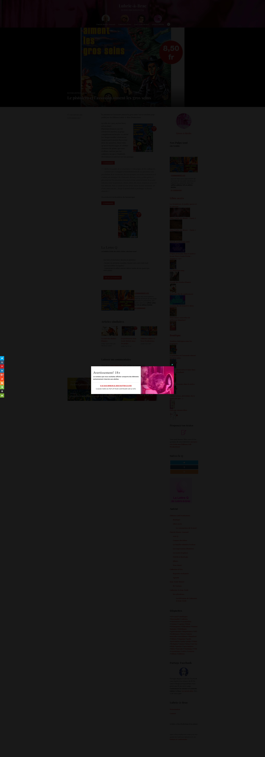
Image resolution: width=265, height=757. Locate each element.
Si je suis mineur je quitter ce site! (116, 386)
